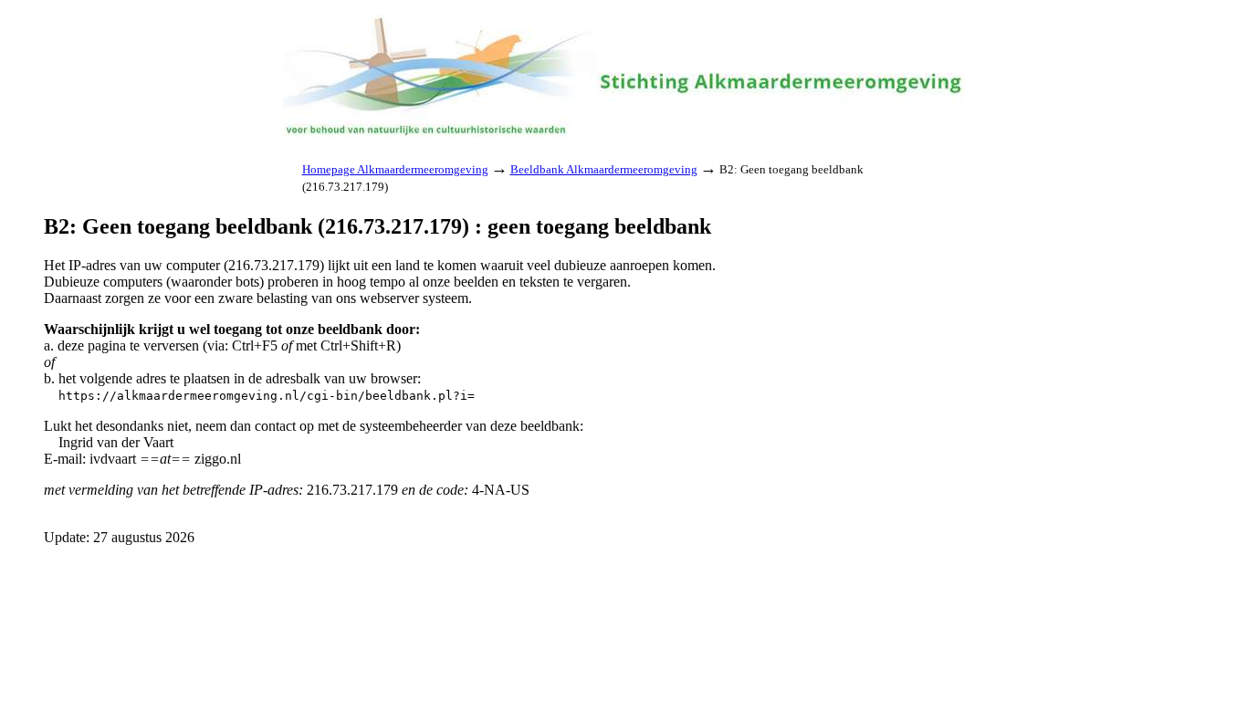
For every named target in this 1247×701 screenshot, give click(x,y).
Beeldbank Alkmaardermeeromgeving (603, 169)
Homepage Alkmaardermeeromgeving (395, 169)
